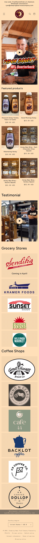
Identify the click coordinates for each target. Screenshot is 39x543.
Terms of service (29, 536)
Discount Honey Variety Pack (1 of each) (10, 118)
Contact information (14, 536)
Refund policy (29, 533)
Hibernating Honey (10, 151)
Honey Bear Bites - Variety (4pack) (28, 181)
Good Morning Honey (28, 118)
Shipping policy (20, 539)
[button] (4, 14)
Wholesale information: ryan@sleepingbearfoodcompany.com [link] (19, 512)
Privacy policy (17, 533)
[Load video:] (20, 52)
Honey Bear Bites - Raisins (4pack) (10, 181)
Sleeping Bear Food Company (18, 530)
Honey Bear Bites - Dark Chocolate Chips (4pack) (28, 149)
